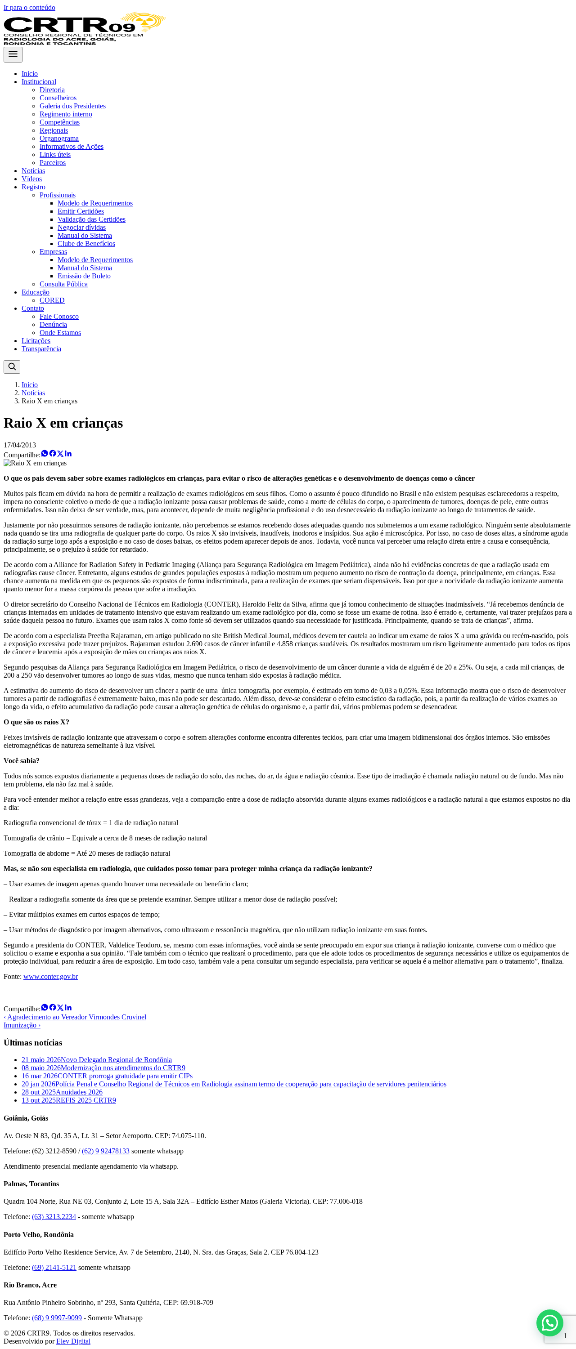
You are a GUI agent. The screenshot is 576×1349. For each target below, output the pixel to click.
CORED (52, 300)
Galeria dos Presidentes (73, 106)
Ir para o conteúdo (29, 7)
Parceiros (53, 162)
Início (30, 385)
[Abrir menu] (13, 55)
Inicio (30, 73)
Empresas (53, 251)
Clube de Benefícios (86, 243)
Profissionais (58, 195)
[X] (60, 455)
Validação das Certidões (92, 219)
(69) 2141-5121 (54, 1267)
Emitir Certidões (81, 211)
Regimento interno (66, 114)
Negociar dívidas (82, 227)
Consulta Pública (64, 284)
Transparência (41, 349)
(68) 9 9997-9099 (57, 1318)
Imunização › (22, 1025)
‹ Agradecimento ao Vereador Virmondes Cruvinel (75, 1017)
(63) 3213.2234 (54, 1216)
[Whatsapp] (44, 455)
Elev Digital (73, 1341)
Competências (60, 122)
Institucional (39, 81)
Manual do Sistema (85, 235)
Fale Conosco (59, 316)
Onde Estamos (60, 332)
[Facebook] (53, 455)
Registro (33, 187)
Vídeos (32, 179)
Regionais (54, 130)
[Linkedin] (68, 455)
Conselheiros (58, 98)
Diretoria (52, 90)
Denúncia (53, 324)
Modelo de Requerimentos (95, 203)
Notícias (33, 170)
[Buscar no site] (12, 367)
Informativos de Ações (72, 146)
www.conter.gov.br (50, 976)
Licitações (36, 340)
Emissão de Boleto (84, 276)
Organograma (59, 138)
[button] (549, 1322)
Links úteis (55, 154)
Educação (36, 292)
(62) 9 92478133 (106, 1151)
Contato (33, 308)
